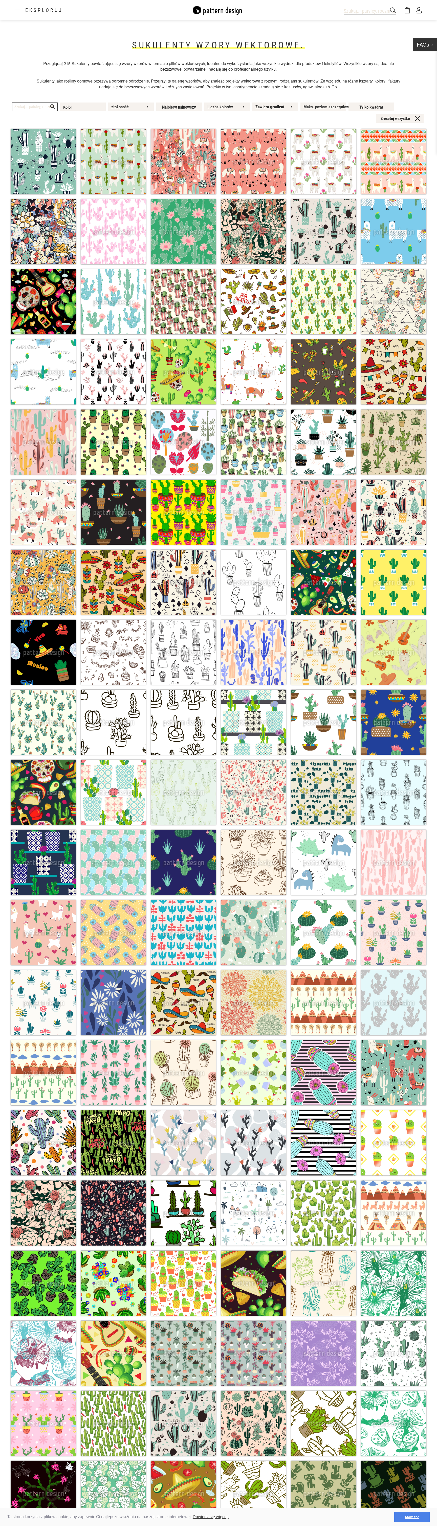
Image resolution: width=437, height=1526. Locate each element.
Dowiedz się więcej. (211, 1517)
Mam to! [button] (412, 1517)
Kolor (67, 107)
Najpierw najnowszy (179, 107)
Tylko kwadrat (371, 107)
